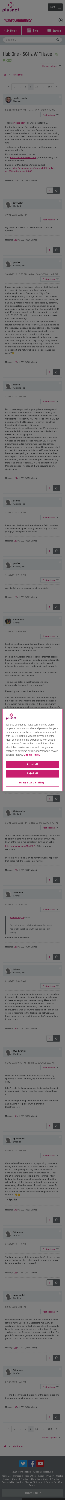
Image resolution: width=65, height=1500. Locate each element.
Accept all (32, 764)
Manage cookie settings (32, 783)
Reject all (32, 773)
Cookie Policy (32, 754)
